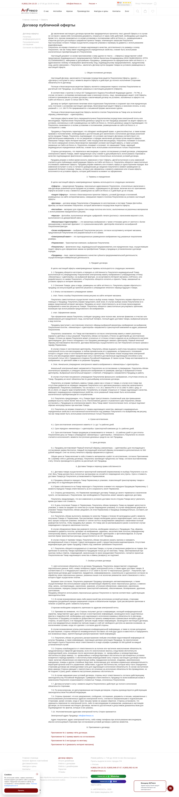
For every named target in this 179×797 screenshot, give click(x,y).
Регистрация (146, 3)
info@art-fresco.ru (86, 716)
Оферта (44, 20)
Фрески (69, 11)
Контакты (116, 11)
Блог (127, 11)
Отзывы (61, 772)
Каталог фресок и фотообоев (35, 761)
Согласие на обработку (33, 48)
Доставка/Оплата (29, 764)
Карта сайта (96, 785)
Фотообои (57, 11)
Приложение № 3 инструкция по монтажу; (69, 741)
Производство (83, 11)
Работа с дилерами (66, 764)
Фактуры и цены (101, 11)
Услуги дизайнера (66, 761)
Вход (137, 3)
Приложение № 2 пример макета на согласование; (73, 737)
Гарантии (62, 769)
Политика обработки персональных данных (53, 777)
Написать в (108, 776)
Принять (21, 790)
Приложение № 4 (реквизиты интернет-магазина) (72, 745)
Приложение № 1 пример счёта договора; (69, 733)
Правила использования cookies (52, 780)
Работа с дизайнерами (68, 766)
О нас (46, 11)
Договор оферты (31, 34)
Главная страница (30, 20)
